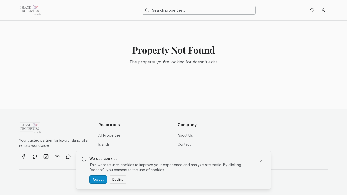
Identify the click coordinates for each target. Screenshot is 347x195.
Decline (118, 179)
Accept (98, 179)
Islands (104, 144)
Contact (184, 144)
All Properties (109, 135)
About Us (185, 135)
